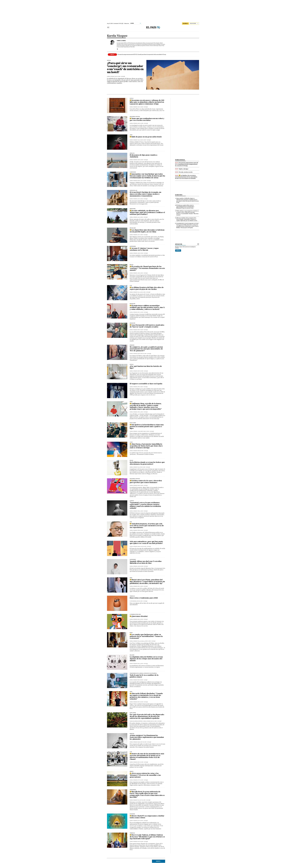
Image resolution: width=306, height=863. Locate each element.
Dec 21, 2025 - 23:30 (150, 641)
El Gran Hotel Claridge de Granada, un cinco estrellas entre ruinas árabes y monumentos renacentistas (145, 194)
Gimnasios (132, 345)
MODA (131, 577)
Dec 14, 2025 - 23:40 (143, 663)
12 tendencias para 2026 (135, 614)
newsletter (178, 244)
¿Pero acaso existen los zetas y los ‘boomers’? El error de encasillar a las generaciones (145, 775)
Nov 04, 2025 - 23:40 (143, 762)
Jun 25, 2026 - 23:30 (143, 253)
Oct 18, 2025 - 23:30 (143, 820)
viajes (131, 442)
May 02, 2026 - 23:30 (146, 353)
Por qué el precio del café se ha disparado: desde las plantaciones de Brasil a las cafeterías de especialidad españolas (147, 716)
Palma (131, 632)
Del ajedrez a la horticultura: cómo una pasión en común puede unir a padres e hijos (147, 426)
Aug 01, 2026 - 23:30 (143, 159)
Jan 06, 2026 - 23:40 (143, 566)
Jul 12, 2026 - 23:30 (143, 234)
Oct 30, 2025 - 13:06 (143, 780)
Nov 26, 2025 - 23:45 (143, 701)
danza (131, 401)
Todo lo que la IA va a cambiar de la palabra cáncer (144, 676)
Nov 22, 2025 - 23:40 (156, 721)
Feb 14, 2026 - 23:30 (143, 511)
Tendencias (132, 596)
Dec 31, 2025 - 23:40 (143, 586)
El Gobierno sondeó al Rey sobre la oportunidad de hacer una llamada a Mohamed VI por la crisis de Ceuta (185, 207)
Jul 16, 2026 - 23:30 (143, 198)
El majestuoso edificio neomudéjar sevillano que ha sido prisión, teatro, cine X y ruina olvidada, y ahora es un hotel (147, 307)
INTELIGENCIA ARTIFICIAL (135, 116)
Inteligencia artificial (135, 478)
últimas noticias (180, 159)
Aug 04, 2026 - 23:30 (143, 123)
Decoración (132, 303)
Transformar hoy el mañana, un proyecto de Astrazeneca (143, 673)
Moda (131, 691)
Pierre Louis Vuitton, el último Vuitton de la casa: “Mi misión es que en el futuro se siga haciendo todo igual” (147, 837)
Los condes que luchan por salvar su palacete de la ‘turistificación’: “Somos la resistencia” (146, 636)
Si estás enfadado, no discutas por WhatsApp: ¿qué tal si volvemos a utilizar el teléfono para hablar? (147, 212)
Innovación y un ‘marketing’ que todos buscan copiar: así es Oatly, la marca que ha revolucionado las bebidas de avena (147, 176)
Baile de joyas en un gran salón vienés (146, 137)
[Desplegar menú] (108, 27)
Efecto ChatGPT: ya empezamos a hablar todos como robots (147, 817)
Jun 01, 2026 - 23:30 (145, 292)
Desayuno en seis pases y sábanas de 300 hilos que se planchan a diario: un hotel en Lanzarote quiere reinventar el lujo (147, 102)
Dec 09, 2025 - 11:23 (142, 679)
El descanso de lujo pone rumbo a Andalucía (143, 156)
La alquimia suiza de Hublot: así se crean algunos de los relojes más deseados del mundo (146, 658)
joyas (131, 134)
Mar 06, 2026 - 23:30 (143, 450)
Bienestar (132, 733)
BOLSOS (131, 460)
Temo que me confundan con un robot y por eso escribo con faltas (147, 119)
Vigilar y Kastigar (183, 169)
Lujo (131, 285)
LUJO (131, 751)
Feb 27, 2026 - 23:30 (145, 467)
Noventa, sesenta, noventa (186, 172)
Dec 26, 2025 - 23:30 (143, 619)
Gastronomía (133, 246)
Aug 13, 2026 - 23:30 (120, 76)
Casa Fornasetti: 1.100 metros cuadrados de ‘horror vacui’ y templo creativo (147, 326)
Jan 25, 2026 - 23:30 (146, 546)
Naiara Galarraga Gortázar (136, 721)
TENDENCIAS (132, 833)
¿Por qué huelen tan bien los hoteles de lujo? (146, 367)
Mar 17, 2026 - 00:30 (149, 431)
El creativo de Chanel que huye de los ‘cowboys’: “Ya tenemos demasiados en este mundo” (147, 268)
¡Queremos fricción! (139, 616)
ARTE (131, 521)
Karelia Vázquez (117, 35)
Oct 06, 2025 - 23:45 (143, 841)
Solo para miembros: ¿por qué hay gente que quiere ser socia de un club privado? (146, 542)
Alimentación (133, 172)
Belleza (131, 264)
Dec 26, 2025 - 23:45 (142, 601)
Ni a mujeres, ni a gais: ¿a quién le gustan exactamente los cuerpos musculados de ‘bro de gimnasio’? (146, 349)
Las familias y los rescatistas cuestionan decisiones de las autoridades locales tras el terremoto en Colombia (186, 177)
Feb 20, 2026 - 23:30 (143, 485)
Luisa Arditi (140, 431)
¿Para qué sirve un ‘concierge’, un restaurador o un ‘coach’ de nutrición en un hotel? (125, 67)
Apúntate (178, 250)
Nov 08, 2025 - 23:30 (146, 742)
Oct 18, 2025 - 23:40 (145, 800)
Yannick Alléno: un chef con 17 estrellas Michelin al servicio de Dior (146, 562)
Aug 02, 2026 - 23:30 (145, 140)
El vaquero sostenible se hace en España (146, 384)
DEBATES (131, 771)
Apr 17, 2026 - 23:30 (143, 386)
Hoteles (109, 60)
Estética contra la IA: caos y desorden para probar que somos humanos (146, 481)
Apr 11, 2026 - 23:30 (143, 412)
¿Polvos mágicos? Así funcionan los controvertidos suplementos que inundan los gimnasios (147, 737)
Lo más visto (178, 194)
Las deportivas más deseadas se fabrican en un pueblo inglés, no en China (147, 231)
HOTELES (131, 98)
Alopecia (132, 500)
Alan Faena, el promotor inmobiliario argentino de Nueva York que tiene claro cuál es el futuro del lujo (146, 446)
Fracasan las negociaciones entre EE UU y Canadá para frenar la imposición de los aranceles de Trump (142, 54)
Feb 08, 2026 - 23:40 (143, 530)
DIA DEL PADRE (133, 422)
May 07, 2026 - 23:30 (143, 329)
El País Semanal (133, 601)
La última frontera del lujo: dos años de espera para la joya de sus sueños (147, 288)
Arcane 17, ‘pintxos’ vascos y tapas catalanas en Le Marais (144, 249)
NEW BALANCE (133, 228)
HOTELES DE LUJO (133, 190)
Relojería (132, 655)
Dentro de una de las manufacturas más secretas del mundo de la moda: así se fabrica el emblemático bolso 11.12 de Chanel (147, 756)
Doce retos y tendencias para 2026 (144, 598)
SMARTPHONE (132, 208)
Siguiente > (158, 861)
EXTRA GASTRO (133, 712)
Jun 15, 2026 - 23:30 (143, 273)
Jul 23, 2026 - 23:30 (146, 180)
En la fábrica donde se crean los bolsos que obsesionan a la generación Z (147, 463)
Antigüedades (133, 789)
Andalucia (132, 153)
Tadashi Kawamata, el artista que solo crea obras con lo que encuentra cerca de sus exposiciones (147, 525)
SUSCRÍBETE (185, 23)
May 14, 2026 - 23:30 (143, 312)
